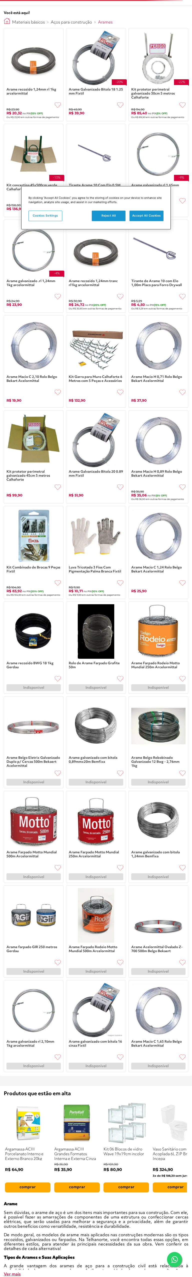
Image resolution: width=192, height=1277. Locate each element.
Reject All (109, 215)
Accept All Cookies (146, 215)
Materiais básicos (28, 22)
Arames (105, 22)
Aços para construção (71, 22)
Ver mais (12, 1274)
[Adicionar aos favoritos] (58, 105)
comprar (28, 1187)
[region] (96, 208)
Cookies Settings (45, 215)
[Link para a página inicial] (7, 21)
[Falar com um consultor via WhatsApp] (174, 1259)
